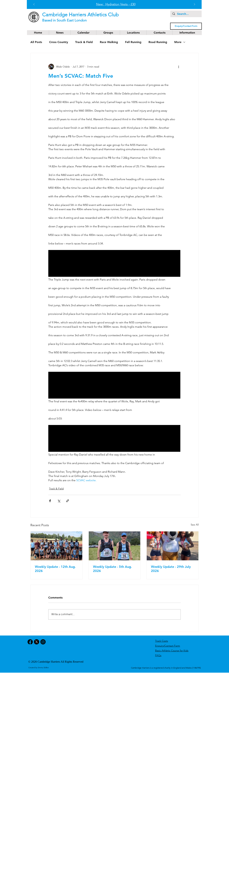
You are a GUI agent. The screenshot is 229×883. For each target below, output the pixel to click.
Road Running (157, 42)
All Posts (36, 42)
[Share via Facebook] (50, 500)
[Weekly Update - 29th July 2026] (172, 545)
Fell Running (133, 42)
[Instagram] (43, 641)
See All (195, 524)
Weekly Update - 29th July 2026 (171, 569)
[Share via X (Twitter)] (58, 500)
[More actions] (178, 66)
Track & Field (84, 42)
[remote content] (114, 263)
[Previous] (34, 4)
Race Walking (109, 42)
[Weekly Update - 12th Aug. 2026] (56, 545)
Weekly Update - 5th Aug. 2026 (112, 569)
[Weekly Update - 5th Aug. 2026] (114, 545)
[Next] (194, 4)
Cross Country (58, 42)
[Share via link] (67, 500)
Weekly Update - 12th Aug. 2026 (55, 569)
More (177, 42)
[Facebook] (30, 641)
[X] (36, 641)
